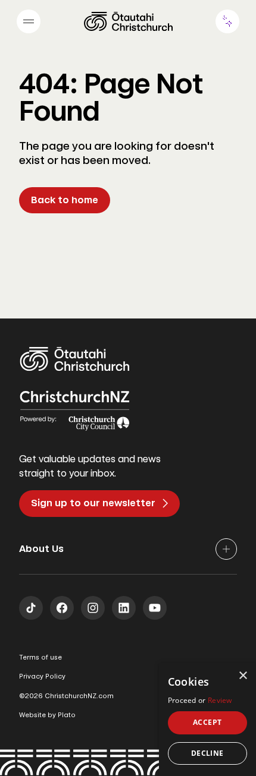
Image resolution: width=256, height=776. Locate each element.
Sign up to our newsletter (93, 503)
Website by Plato (47, 715)
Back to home (64, 200)
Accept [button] (207, 722)
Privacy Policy (42, 676)
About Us (41, 548)
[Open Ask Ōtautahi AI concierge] (227, 21)
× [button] (242, 675)
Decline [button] (207, 753)
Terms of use (40, 657)
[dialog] (207, 719)
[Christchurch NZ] (128, 21)
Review (220, 700)
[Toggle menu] (28, 21)
